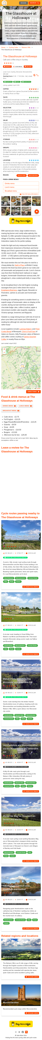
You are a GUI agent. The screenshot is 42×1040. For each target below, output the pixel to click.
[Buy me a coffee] (21, 223)
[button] (22, 366)
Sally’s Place (20, 265)
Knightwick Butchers (9, 290)
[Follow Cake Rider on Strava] (26, 1032)
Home (3, 47)
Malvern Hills (26, 47)
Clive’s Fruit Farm (28, 331)
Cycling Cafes (13, 47)
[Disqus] (21, 481)
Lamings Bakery (25, 329)
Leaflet (38, 388)
